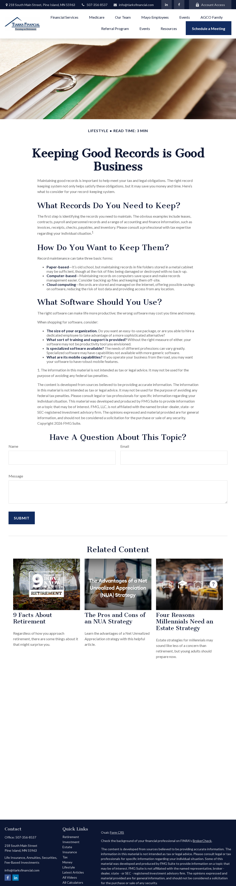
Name (13, 446)
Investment (71, 842)
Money (67, 862)
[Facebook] (179, 4)
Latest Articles (73, 872)
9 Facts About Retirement (32, 618)
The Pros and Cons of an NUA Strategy (115, 618)
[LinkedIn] (166, 4)
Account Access (213, 5)
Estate (67, 847)
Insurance (69, 852)
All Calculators (72, 882)
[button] (64, 17)
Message (16, 476)
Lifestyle (68, 867)
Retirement (70, 837)
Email (124, 446)
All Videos (69, 877)
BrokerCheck (202, 841)
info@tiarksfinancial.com (136, 5)
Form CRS (117, 832)
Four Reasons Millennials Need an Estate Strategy (184, 621)
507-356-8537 (97, 5)
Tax (65, 857)
